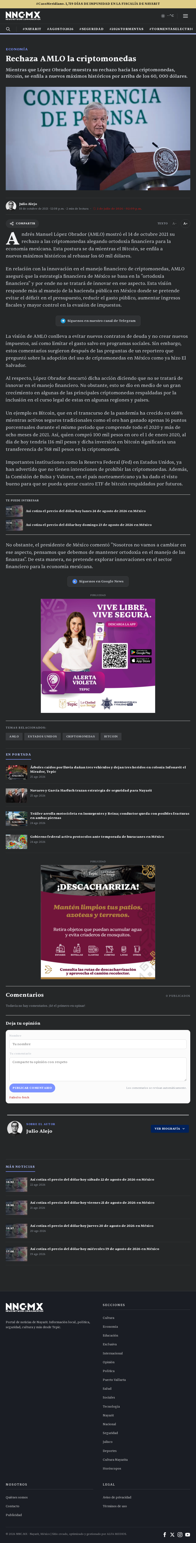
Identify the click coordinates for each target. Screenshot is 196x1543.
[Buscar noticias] (8, 29)
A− (174, 223)
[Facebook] (164, 1534)
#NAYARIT (32, 29)
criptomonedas (80, 736)
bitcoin (111, 736)
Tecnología (111, 1407)
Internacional (113, 1353)
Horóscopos (112, 1469)
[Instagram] (180, 1534)
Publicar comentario (32, 1088)
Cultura (108, 1318)
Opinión (108, 1362)
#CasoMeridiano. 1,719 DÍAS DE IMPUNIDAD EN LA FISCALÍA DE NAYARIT (98, 4)
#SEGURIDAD (91, 29)
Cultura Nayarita (115, 1460)
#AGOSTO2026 (60, 29)
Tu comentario (20, 1053)
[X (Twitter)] (172, 1534)
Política (108, 1371)
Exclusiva (110, 1344)
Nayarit (108, 1415)
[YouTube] (187, 1534)
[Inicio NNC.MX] (23, 16)
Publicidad (14, 1515)
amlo (14, 736)
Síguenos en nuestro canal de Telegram (101, 321)
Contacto (12, 1506)
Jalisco (108, 1442)
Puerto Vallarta (114, 1380)
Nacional (109, 1424)
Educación (110, 1335)
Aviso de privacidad (117, 1497)
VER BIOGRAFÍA (167, 1129)
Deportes (110, 1451)
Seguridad (110, 1433)
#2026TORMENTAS (126, 29)
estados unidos (42, 736)
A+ (185, 223)
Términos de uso (115, 1506)
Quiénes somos (17, 1497)
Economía (17, 49)
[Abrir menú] (185, 16)
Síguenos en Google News (101, 581)
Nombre (15, 1036)
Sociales (109, 1397)
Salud (107, 1389)
